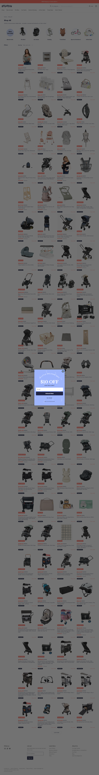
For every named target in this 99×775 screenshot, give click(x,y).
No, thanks (49, 398)
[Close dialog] (63, 371)
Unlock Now (49, 393)
